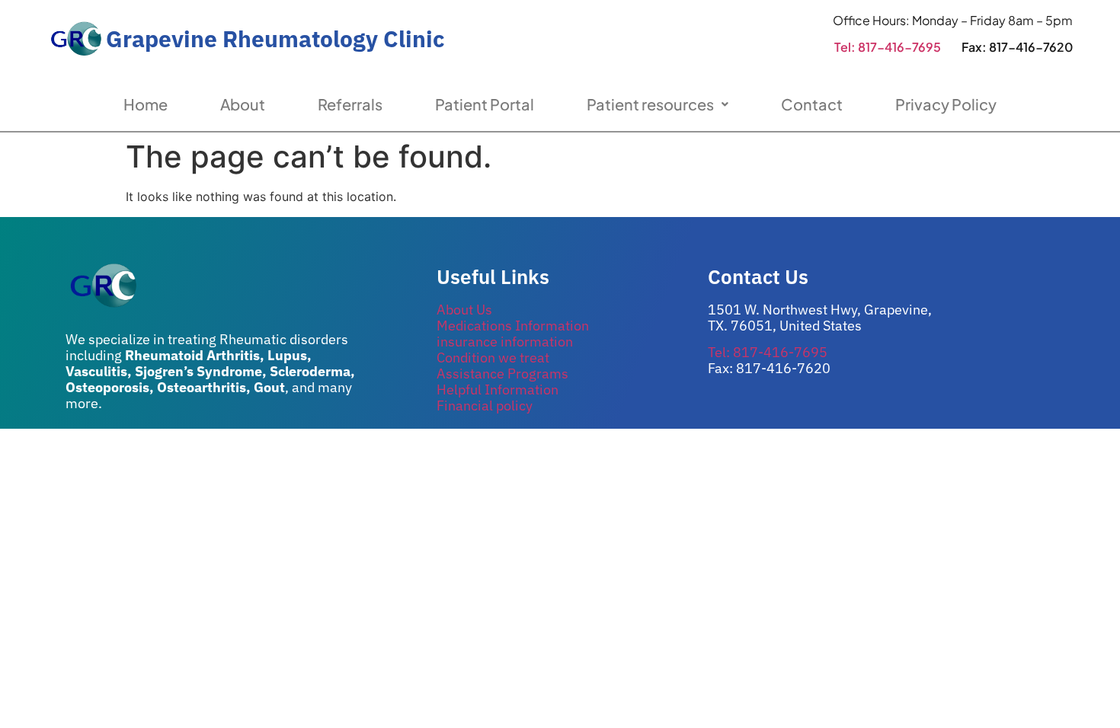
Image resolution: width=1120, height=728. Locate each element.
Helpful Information (497, 389)
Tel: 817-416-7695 (887, 47)
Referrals (350, 103)
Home (145, 103)
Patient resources (650, 103)
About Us (464, 309)
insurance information (505, 341)
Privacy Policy (946, 103)
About (242, 103)
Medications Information (513, 325)
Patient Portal (484, 103)
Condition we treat (493, 357)
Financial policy (485, 405)
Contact (812, 103)
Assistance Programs (502, 373)
